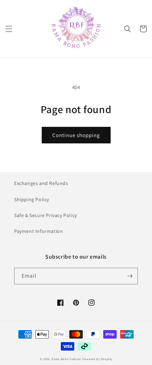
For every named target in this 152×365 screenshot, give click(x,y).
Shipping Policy (31, 199)
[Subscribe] (130, 276)
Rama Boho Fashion (67, 359)
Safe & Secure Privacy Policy (45, 215)
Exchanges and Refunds (41, 183)
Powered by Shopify (97, 359)
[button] (9, 29)
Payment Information (38, 231)
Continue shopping (76, 135)
